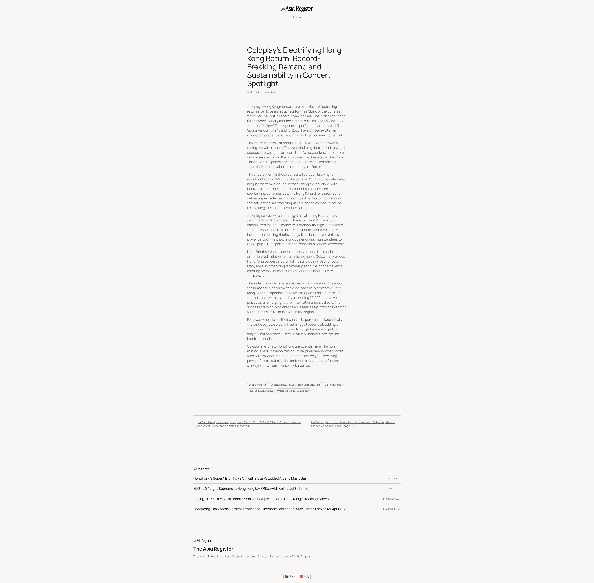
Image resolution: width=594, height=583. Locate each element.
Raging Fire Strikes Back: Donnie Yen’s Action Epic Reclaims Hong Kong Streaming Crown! (261, 499)
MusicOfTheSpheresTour (261, 390)
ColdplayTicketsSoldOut (282, 384)
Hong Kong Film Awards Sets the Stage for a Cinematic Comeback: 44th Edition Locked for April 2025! (271, 509)
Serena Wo (262, 91)
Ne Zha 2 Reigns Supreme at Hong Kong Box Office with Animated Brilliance (250, 489)
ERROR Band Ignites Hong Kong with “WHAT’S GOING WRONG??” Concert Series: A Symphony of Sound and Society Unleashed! (247, 424)
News (273, 91)
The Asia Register (213, 548)
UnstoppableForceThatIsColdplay (293, 390)
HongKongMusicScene (309, 384)
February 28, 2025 (392, 498)
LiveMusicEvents (333, 384)
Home (297, 17)
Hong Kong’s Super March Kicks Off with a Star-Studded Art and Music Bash (251, 478)
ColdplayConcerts (257, 384)
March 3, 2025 (394, 478)
